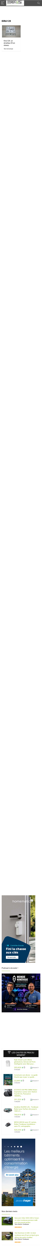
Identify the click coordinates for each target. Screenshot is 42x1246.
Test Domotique (8, 49)
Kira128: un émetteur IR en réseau (9, 43)
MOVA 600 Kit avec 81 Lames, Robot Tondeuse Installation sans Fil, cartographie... (25, 1124)
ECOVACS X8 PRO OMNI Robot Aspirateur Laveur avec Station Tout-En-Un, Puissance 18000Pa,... (25, 1093)
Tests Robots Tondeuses (22, 1224)
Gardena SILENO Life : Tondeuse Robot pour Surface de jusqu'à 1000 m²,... (26, 1109)
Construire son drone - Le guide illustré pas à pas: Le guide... (26, 1076)
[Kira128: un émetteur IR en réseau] (11, 27)
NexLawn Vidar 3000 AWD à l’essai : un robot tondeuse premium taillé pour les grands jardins (27, 1220)
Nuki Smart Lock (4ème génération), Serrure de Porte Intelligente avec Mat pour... (25, 1062)
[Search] (38, 3)
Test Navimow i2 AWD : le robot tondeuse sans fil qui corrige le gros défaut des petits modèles (27, 1235)
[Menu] (2, 3)
